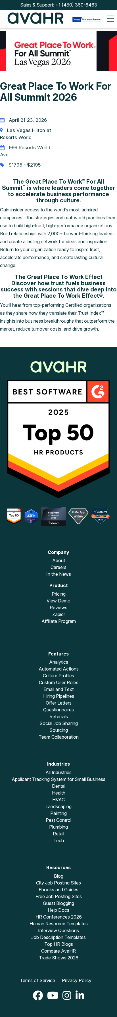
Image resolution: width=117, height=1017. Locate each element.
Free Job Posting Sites (58, 896)
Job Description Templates (58, 937)
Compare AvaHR (58, 951)
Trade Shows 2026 (58, 958)
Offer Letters (59, 703)
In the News (58, 574)
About (58, 560)
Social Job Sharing (58, 723)
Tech (58, 840)
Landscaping (58, 806)
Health (58, 793)
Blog (58, 876)
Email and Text (58, 689)
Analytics (58, 662)
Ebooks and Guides (58, 889)
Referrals (58, 716)
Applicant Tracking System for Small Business (58, 779)
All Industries (58, 772)
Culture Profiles (58, 675)
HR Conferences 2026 (58, 917)
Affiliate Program (58, 621)
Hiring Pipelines (58, 696)
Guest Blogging (58, 903)
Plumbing (58, 827)
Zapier (58, 614)
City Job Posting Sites (58, 883)
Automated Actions (59, 669)
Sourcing (58, 730)
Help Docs (58, 910)
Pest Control (58, 820)
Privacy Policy (76, 980)
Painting (58, 813)
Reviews (58, 607)
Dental (58, 786)
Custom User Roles (58, 682)
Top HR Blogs (58, 944)
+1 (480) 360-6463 (76, 5)
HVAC (58, 799)
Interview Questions (58, 930)
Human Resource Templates (59, 923)
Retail (58, 834)
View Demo (58, 601)
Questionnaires (58, 710)
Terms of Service (37, 980)
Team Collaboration (59, 737)
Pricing (59, 594)
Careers (58, 567)
